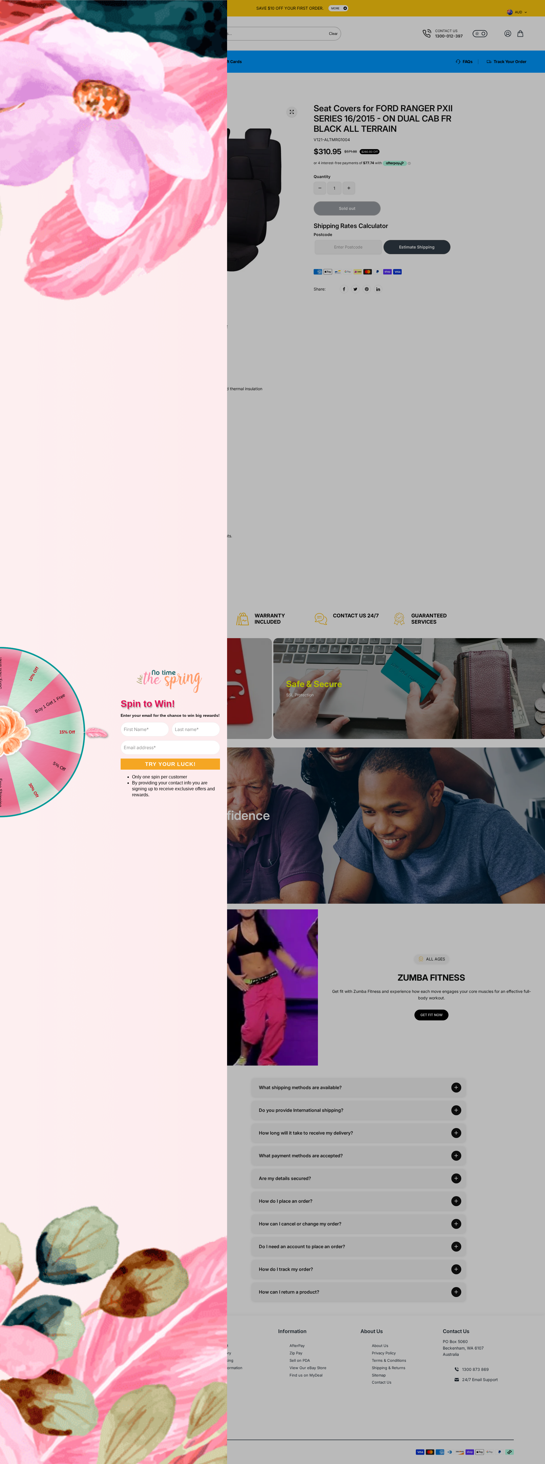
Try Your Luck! (170, 764)
